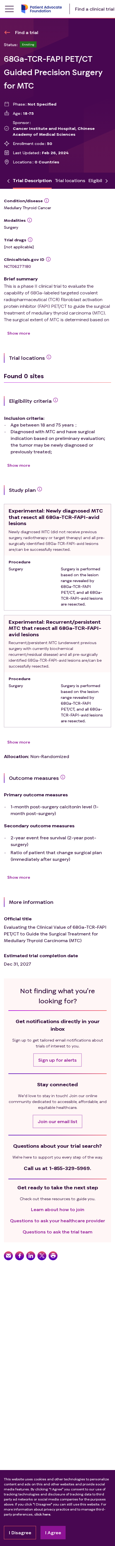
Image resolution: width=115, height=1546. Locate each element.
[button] (57, 1060)
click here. (42, 1514)
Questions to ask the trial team (57, 1231)
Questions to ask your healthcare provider (57, 1220)
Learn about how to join (57, 1209)
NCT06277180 (17, 266)
